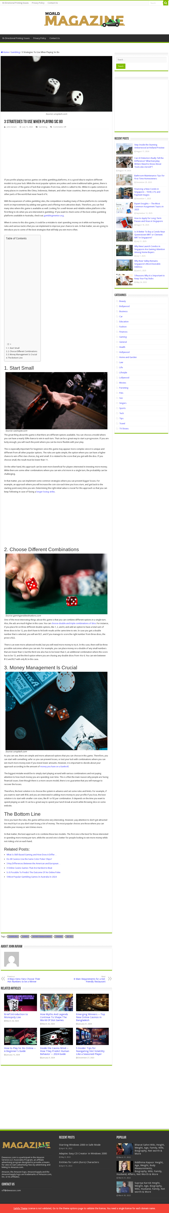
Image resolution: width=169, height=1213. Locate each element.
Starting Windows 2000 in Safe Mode (80, 1144)
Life (121, 367)
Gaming (123, 337)
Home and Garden (128, 357)
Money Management (42, 937)
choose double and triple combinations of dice (73, 623)
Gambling (15, 52)
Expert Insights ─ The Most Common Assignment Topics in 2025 (149, 206)
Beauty (122, 301)
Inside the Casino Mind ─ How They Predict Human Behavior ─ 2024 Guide (54, 1051)
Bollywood (124, 306)
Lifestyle (123, 372)
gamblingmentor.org (54, 215)
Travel (122, 423)
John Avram (12, 127)
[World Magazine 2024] (84, 19)
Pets (121, 393)
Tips (121, 418)
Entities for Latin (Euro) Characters (79, 1162)
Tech (121, 413)
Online (59, 937)
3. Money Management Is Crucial (22, 354)
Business (123, 311)
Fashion (123, 326)
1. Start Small (13, 348)
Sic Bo (69, 937)
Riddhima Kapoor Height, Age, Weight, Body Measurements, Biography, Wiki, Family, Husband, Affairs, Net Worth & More (140, 1168)
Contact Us (53, 3)
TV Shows (124, 428)
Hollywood (124, 352)
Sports (122, 408)
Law (121, 362)
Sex (121, 398)
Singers (122, 403)
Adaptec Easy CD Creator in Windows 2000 (83, 1153)
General (123, 342)
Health (122, 347)
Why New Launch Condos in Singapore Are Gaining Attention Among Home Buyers (149, 249)
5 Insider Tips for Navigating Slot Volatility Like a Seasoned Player (90, 1051)
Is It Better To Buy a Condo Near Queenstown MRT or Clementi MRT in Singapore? (149, 234)
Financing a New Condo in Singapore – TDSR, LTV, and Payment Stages (147, 192)
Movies (122, 382)
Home (6, 52)
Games (25, 937)
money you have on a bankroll (54, 766)
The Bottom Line (15, 358)
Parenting (123, 388)
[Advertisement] (56, 154)
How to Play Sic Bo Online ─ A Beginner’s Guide (20, 1050)
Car (121, 316)
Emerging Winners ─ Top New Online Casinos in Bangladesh (90, 1017)
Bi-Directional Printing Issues (15, 3)
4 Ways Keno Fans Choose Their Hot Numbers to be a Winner (23, 979)
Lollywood (124, 377)
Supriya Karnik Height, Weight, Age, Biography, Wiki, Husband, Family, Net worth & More (150, 1187)
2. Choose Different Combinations (22, 351)
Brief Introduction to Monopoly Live (16, 1016)
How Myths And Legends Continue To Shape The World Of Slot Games (54, 1017)
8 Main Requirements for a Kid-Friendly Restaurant (89, 979)
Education (124, 321)
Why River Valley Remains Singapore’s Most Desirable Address (147, 264)
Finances (123, 332)
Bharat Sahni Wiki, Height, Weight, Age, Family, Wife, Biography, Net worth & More (150, 1149)
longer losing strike (45, 491)
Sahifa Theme (20, 1208)
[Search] (165, 2)
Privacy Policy (38, 3)
